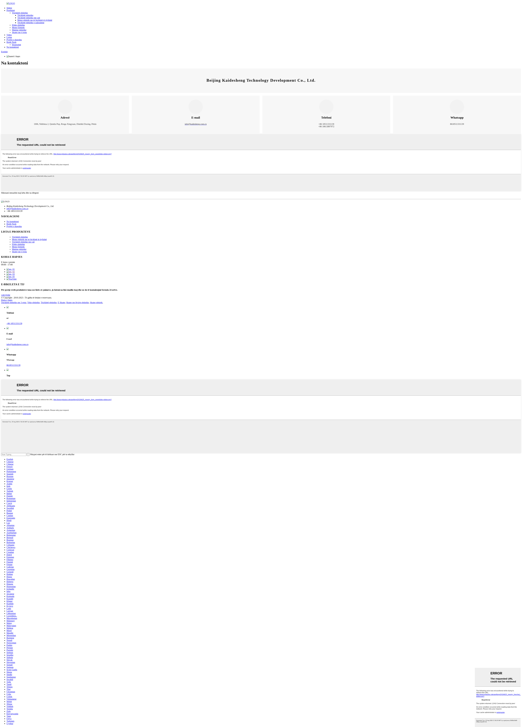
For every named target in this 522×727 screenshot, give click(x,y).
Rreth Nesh (11, 42)
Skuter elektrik (96, 302)
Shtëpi (9, 8)
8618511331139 (13, 365)
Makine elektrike (19, 30)
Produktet (11, 10)
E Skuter (61, 302)
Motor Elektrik (18, 27)
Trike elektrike (33, 302)
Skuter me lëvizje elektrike (77, 302)
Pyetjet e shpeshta (14, 40)
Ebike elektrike (18, 25)
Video (9, 35)
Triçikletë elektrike (20, 13)
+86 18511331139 (14, 323)
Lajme (9, 37)
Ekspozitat (16, 45)
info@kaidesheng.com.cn (17, 344)
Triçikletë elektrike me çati (28, 18)
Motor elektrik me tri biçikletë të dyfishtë (34, 20)
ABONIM (5, 295)
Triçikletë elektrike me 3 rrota (13, 302)
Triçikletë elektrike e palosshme (30, 22)
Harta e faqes (6, 300)
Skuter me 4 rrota (19, 32)
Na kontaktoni (13, 47)
